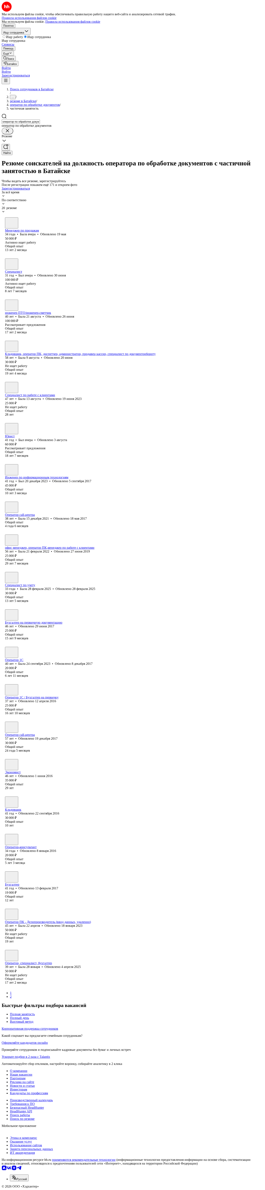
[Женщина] (11, 222)
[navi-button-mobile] (6, 80)
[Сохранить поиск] (6, 147)
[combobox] (21, 122)
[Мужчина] (11, 264)
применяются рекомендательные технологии (84, 1159)
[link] (9, 58)
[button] (6, 68)
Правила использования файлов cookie (72, 21)
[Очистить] (7, 131)
